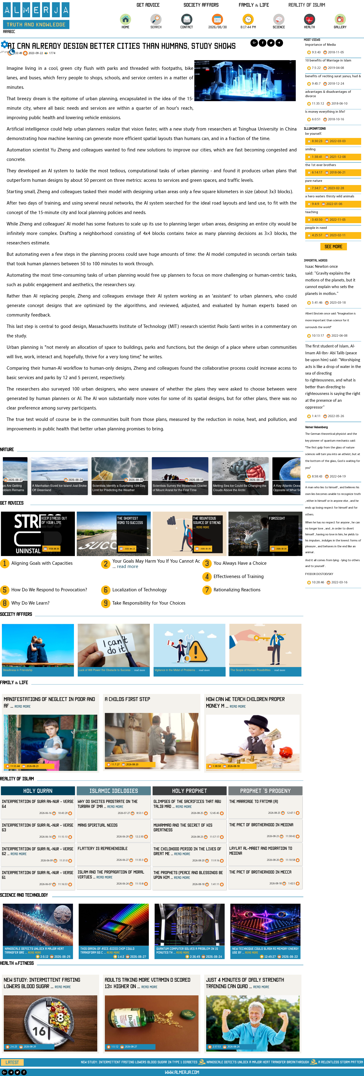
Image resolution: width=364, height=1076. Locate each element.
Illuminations (315, 128)
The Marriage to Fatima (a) (253, 801)
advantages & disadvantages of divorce (328, 94)
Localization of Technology (139, 590)
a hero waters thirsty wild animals (329, 196)
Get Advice (148, 4)
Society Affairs (201, 4)
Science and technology (24, 895)
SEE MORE (333, 246)
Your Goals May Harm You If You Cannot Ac (156, 564)
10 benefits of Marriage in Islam (328, 60)
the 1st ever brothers (320, 165)
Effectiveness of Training (239, 576)
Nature (7, 449)
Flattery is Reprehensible (103, 848)
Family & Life (254, 4)
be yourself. (313, 134)
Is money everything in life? (325, 111)
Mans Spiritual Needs (98, 825)
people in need (316, 228)
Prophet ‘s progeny (265, 790)
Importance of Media (320, 45)
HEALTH (309, 27)
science (279, 27)
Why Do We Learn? (30, 603)
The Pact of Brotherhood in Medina (261, 825)
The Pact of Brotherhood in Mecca (260, 872)
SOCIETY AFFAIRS (16, 614)
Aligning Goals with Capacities (42, 563)
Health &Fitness (17, 963)
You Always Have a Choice (240, 563)
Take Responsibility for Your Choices (148, 603)
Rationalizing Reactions (237, 590)
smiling (310, 149)
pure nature (313, 181)
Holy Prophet (189, 790)
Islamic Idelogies (113, 790)
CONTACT (186, 27)
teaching (311, 212)
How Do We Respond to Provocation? (49, 590)
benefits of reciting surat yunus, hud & (333, 76)
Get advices (12, 503)
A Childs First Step (127, 699)
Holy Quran (38, 790)
